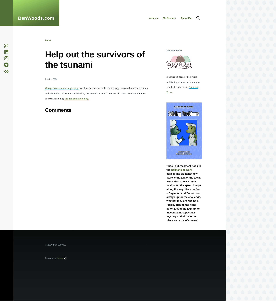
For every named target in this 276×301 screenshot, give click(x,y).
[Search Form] (198, 18)
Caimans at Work (181, 169)
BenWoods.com (36, 18)
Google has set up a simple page (62, 88)
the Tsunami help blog (76, 98)
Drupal (60, 258)
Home (48, 40)
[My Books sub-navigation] (177, 18)
